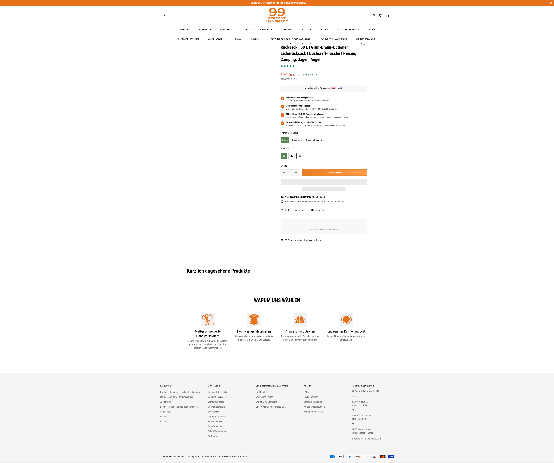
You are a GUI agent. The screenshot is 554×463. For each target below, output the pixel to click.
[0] (387, 15)
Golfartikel (165, 411)
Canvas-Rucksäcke (216, 406)
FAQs (306, 392)
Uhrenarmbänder (365, 38)
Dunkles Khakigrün (315, 140)
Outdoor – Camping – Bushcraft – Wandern (180, 392)
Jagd (245, 29)
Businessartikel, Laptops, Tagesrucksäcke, (179, 406)
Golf (370, 29)
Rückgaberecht (311, 397)
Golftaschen (213, 436)
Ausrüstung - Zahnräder (334, 38)
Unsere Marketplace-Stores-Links (271, 406)
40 (292, 155)
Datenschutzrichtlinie (314, 402)
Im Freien (286, 29)
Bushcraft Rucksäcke (217, 392)
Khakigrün (297, 140)
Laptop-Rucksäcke (216, 416)
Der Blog (164, 421)
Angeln (255, 38)
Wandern (264, 29)
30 (284, 155)
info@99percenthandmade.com (366, 438)
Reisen (305, 29)
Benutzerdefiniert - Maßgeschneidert (291, 38)
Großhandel (261, 392)
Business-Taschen (347, 29)
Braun (285, 140)
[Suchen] (164, 15)
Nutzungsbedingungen (314, 406)
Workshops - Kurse (264, 397)
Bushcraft (226, 29)
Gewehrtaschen (215, 426)
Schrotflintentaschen (217, 431)
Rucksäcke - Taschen (188, 38)
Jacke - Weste (215, 38)
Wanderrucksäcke (216, 402)
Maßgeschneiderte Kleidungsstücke (176, 397)
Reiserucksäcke (215, 421)
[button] (288, 66)
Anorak (238, 38)
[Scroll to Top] (548, 447)
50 (300, 155)
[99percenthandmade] (277, 15)
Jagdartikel (165, 402)
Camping (183, 29)
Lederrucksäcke (215, 411)
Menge (284, 165)
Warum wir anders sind (266, 402)
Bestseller (205, 29)
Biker (323, 29)
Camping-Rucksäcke (217, 397)
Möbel (163, 416)
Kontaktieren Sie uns (313, 411)
